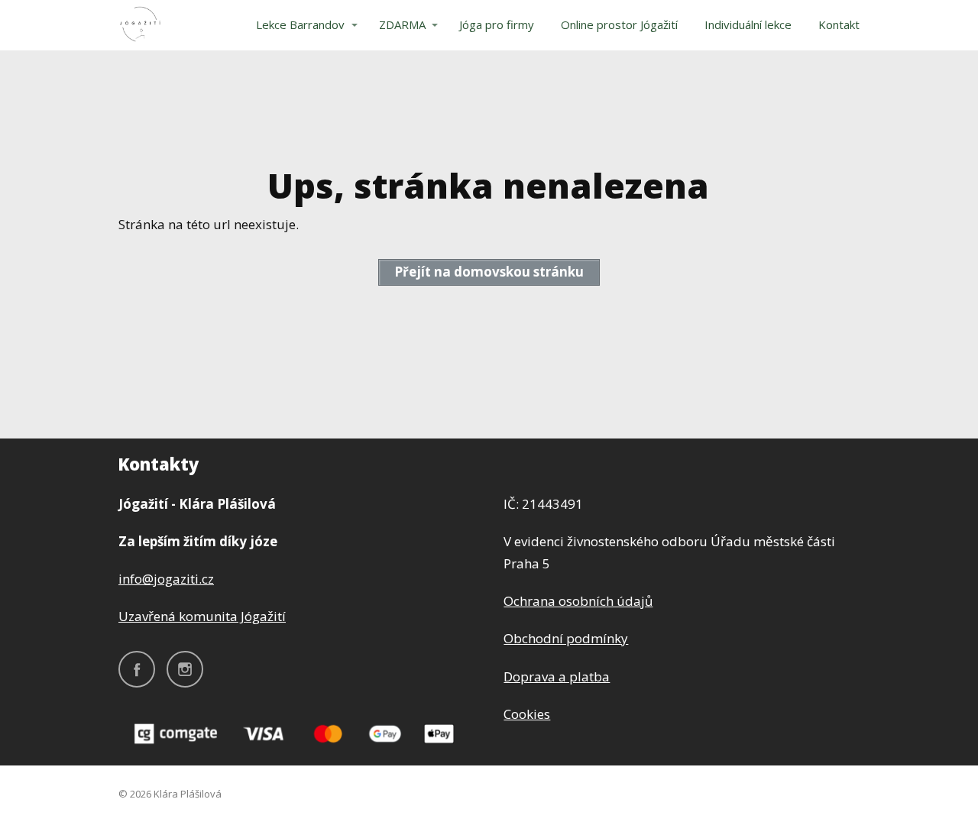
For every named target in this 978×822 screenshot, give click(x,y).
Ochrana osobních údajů (578, 601)
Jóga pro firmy (496, 24)
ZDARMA (402, 24)
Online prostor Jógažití (619, 24)
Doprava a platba (557, 676)
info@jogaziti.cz (166, 578)
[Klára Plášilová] (140, 25)
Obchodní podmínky (566, 638)
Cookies (527, 714)
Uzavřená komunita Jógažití (202, 616)
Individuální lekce (748, 24)
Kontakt (839, 24)
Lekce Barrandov (300, 24)
